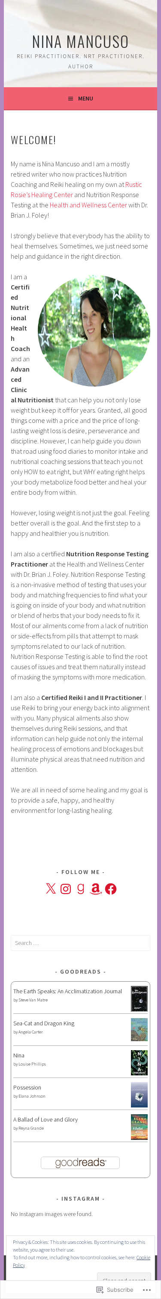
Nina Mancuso (80, 41)
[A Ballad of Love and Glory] (139, 1138)
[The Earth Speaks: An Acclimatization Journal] (139, 1010)
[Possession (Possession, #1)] (139, 1105)
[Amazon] (96, 889)
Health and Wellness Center (88, 205)
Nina (18, 1055)
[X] (51, 889)
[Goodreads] (81, 889)
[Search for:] (80, 943)
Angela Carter (30, 1032)
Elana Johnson (32, 1096)
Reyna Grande (31, 1128)
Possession (27, 1087)
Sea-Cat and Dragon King (43, 1023)
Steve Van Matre (33, 1000)
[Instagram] (66, 889)
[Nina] (139, 1073)
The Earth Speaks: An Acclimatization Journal (67, 991)
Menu (85, 98)
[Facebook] (111, 889)
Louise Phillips (32, 1064)
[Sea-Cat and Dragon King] (139, 1039)
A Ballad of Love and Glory (45, 1119)
